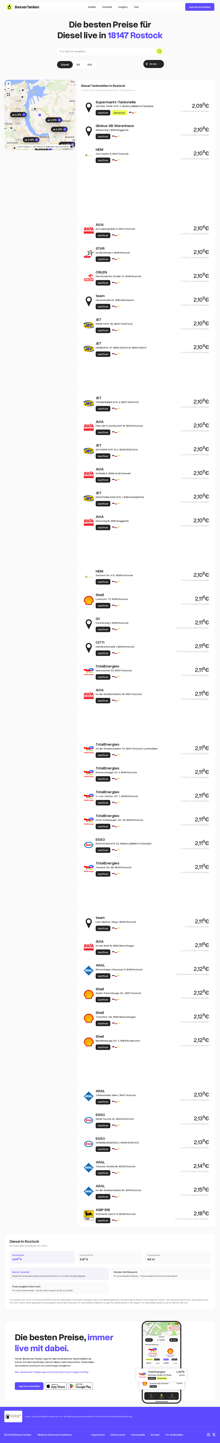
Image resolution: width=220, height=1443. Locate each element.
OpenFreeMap (24, 146)
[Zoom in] (8, 83)
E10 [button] (90, 64)
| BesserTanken (22, 1434)
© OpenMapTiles (38, 146)
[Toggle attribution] (71, 147)
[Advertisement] (146, 182)
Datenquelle (138, 1434)
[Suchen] (159, 51)
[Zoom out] (8, 88)
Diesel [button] (65, 64)
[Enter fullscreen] (8, 94)
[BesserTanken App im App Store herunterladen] (56, 1386)
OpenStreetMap (62, 146)
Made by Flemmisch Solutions (55, 1434)
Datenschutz (117, 1434)
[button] (39, 115)
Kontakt (155, 1434)
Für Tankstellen (174, 1434)
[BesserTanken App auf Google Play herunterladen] (80, 1386)
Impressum (98, 1434)
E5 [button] (78, 64)
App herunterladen (199, 7)
